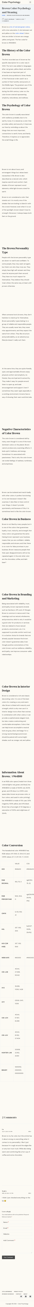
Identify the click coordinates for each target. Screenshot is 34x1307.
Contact (18, 1294)
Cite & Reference (7, 1291)
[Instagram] (30, 1296)
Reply (29, 1131)
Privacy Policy (18, 1291)
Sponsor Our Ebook (8, 1294)
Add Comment (9, 1240)
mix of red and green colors (20, 27)
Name (6, 1222)
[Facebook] (21, 1296)
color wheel (19, 33)
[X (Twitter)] (25, 1296)
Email (5, 1228)
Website (6, 1234)
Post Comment (8, 1257)
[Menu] (30, 2)
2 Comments (5, 21)
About (25, 1294)
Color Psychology (11, 2)
